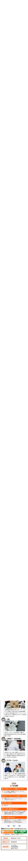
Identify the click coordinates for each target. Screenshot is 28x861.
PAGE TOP (25, 853)
